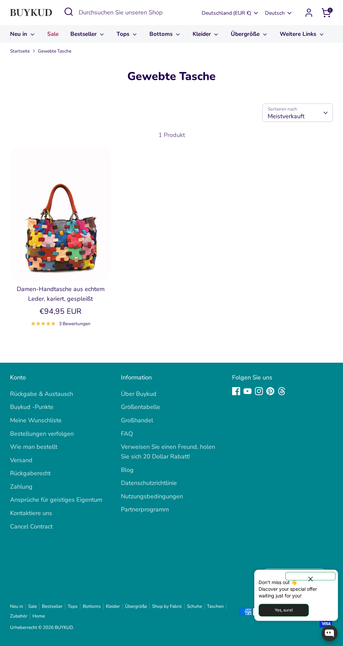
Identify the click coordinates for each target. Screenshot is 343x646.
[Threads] (282, 391)
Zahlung (21, 487)
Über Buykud (138, 394)
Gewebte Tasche (54, 51)
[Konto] (309, 12)
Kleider (203, 34)
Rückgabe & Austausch (41, 394)
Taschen (215, 606)
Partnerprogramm (145, 509)
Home (38, 616)
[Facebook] (236, 391)
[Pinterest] (270, 391)
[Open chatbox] (330, 633)
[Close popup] (310, 576)
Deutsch (275, 13)
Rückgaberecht (30, 473)
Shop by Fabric (167, 606)
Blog (127, 470)
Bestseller (84, 34)
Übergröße (246, 34)
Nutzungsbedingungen (152, 496)
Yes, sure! (284, 610)
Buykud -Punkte (32, 407)
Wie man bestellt (33, 447)
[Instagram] (259, 391)
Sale (53, 34)
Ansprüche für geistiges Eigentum (56, 500)
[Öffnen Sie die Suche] (68, 11)
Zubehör (18, 616)
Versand (21, 460)
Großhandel (137, 420)
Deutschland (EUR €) (226, 13)
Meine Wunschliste (36, 420)
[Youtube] (248, 391)
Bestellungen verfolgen (42, 434)
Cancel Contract (31, 526)
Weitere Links (299, 34)
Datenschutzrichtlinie (149, 483)
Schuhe (194, 606)
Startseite (20, 51)
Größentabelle (140, 407)
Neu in (19, 34)
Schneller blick (60, 270)
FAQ (127, 434)
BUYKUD (64, 627)
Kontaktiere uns (31, 513)
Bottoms (161, 34)
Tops (124, 34)
